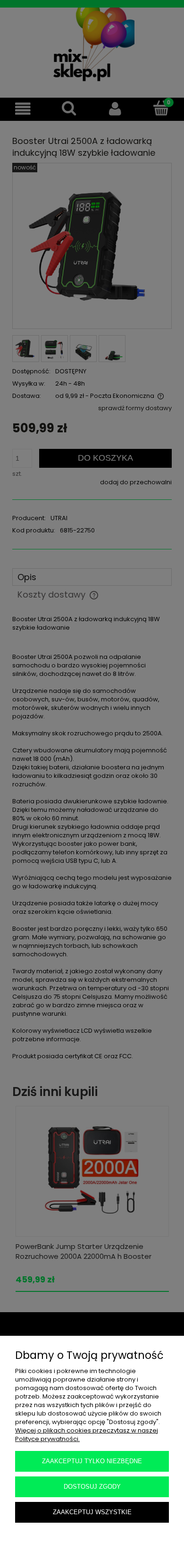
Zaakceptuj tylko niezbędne (92, 1461)
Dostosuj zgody (92, 1486)
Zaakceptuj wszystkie (92, 1512)
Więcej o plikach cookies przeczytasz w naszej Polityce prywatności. (86, 1434)
